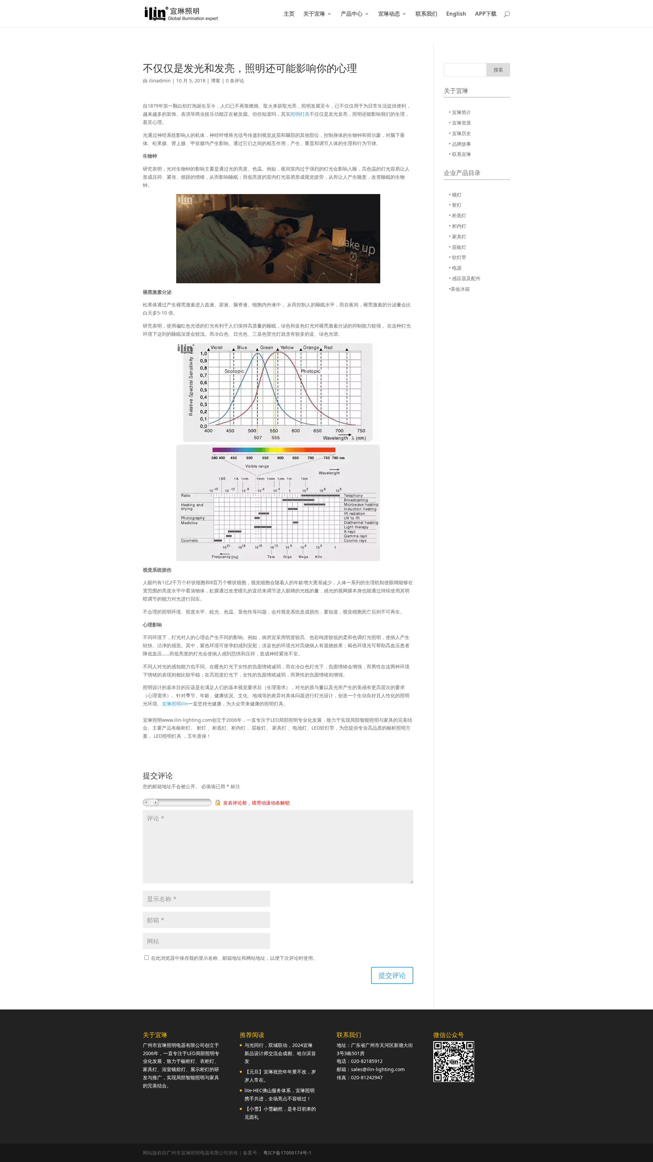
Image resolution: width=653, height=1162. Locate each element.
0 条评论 (235, 80)
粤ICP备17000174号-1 (287, 1152)
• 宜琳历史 (460, 133)
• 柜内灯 (457, 226)
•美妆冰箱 (459, 289)
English (456, 14)
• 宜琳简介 (460, 112)
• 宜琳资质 (460, 123)
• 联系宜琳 (460, 154)
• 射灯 (455, 205)
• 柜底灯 (457, 215)
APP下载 (486, 14)
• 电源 (455, 268)
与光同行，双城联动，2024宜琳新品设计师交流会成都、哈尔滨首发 (280, 1053)
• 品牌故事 (460, 144)
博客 (215, 80)
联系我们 (426, 14)
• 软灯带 (457, 257)
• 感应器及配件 (465, 278)
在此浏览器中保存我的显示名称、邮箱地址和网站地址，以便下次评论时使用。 (234, 958)
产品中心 (352, 14)
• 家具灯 (457, 236)
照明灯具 (299, 114)
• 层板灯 (457, 247)
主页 (289, 14)
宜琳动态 (389, 14)
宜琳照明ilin (175, 703)
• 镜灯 (455, 194)
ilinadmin (160, 80)
